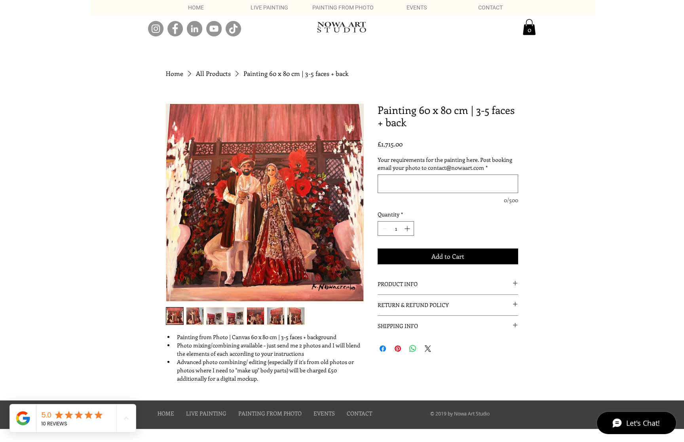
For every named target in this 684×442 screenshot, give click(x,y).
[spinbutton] (396, 228)
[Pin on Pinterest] (398, 348)
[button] (529, 27)
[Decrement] (384, 228)
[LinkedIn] (194, 28)
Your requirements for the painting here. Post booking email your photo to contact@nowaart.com (445, 163)
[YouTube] (214, 28)
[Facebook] (175, 28)
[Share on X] (428, 348)
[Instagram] (155, 28)
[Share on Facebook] (383, 348)
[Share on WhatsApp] (413, 348)
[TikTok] (233, 28)
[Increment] (408, 228)
